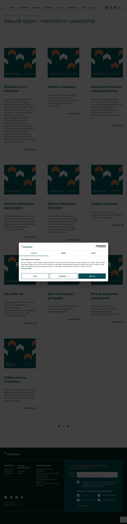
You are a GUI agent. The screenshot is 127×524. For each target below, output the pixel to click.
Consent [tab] (34, 253)
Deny (35, 276)
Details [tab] (63, 253)
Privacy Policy (26, 268)
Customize (62, 276)
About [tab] (93, 253)
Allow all (92, 276)
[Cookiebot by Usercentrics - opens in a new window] (97, 246)
